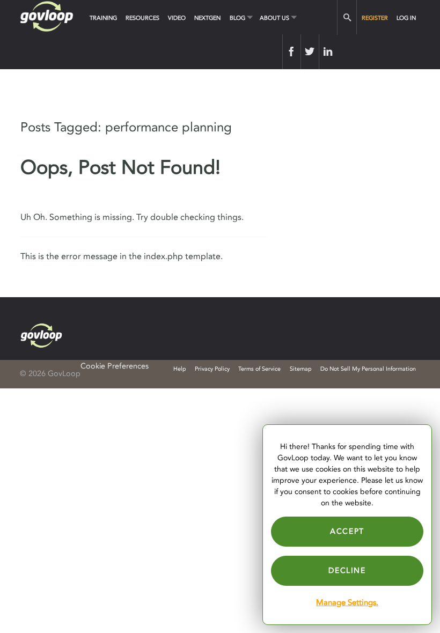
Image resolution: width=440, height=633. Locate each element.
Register (375, 18)
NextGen (207, 18)
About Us (274, 18)
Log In (406, 18)
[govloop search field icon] (347, 17)
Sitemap (301, 369)
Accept (347, 531)
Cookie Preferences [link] (114, 366)
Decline (346, 570)
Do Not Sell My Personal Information (368, 369)
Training (103, 18)
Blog (237, 18)
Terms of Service (259, 369)
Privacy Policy (212, 369)
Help (179, 369)
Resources (142, 18)
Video (177, 18)
